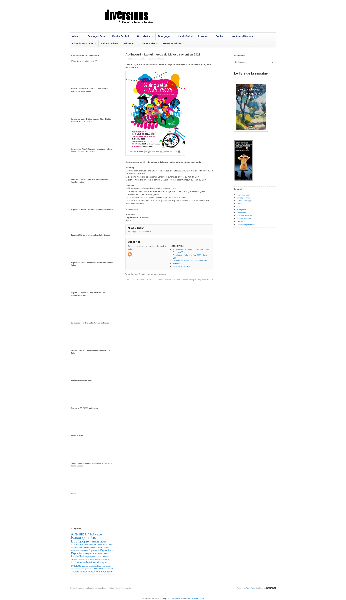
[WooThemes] (271, 588)
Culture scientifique (244, 200)
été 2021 (143, 274)
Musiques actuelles (244, 215)
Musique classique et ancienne (93, 566)
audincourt (133, 274)
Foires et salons (172, 43)
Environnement (90, 547)
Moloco (162, 274)
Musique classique (244, 218)
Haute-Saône (185, 36)
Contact (219, 36)
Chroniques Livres (83, 43)
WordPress (250, 588)
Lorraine (203, 36)
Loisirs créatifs (149, 43)
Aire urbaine (143, 36)
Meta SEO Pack (173, 598)
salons (103, 568)
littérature (74, 560)
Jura (98, 556)
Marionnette (241, 212)
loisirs (87, 560)
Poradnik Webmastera (194, 598)
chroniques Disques (241, 36)
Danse (239, 203)
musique (98, 559)
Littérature (105, 556)
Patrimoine (97, 568)
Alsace (76, 36)
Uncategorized (104, 571)
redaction (131, 59)
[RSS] (130, 254)
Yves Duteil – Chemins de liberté (139, 280)
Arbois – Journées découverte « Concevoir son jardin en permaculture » (184, 280)
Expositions (84, 550)
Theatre (110, 568)
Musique (161, 59)
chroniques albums (244, 194)
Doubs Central (120, 36)
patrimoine (88, 569)
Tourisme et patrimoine (245, 224)
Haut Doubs (103, 553)
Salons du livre (109, 43)
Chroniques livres (243, 197)
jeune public (241, 209)
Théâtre (240, 221)
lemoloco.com (131, 208)
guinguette (153, 274)
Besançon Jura (96, 36)
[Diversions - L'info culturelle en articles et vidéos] (137, 25)
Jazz (238, 206)
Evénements (75, 551)
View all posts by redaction (139, 231)
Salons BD (129, 43)
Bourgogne (164, 36)
